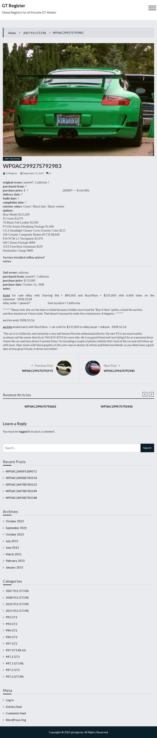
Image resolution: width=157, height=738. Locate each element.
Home (12, 33)
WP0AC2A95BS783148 (21, 497)
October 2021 (15, 521)
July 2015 (12, 541)
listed (6, 295)
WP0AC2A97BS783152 (21, 484)
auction (7, 327)
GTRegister (11, 173)
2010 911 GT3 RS (17, 604)
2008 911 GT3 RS (17, 597)
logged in (24, 431)
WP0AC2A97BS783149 (21, 491)
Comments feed (16, 713)
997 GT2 (11, 643)
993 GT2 (11, 624)
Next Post (110, 365)
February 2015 (15, 560)
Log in (10, 700)
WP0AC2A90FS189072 (21, 471)
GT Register (13, 5)
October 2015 (15, 534)
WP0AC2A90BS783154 (21, 478)
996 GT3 (11, 637)
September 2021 (16, 528)
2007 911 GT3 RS (34, 33)
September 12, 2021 (33, 173)
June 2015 (12, 547)
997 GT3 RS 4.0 (16, 650)
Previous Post (44, 365)
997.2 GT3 (13, 670)
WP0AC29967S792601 (40, 406)
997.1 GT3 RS (15, 663)
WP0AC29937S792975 (37, 370)
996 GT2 (11, 630)
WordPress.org (16, 720)
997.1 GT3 (13, 656)
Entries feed (14, 706)
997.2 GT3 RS (15, 676)
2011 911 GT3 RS (17, 610)
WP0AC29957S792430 (116, 406)
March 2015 (13, 554)
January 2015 (14, 567)
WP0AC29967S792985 (119, 370)
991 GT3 (11, 617)
